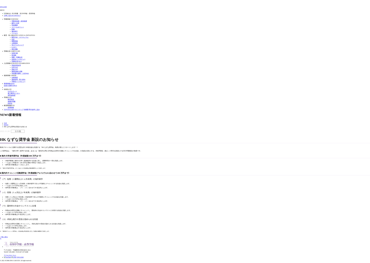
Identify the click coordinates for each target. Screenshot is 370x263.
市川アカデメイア (18, 45)
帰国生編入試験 (17, 71)
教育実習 (11, 99)
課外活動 (15, 49)
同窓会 (10, 103)
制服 (13, 29)
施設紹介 (15, 31)
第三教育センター (14, 93)
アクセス (15, 33)
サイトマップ (19, 109)
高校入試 (15, 69)
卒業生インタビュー (18, 81)
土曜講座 (15, 43)
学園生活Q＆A (17, 61)
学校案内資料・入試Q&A (20, 73)
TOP (5, 109)
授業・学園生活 (17, 57)
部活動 (14, 55)
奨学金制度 (11, 95)
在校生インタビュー (18, 59)
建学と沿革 (15, 23)
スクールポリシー (18, 27)
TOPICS (10, 85)
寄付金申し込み (34, 109)
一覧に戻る (4, 237)
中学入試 (15, 67)
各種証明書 (11, 101)
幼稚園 (26, 109)
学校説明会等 (16, 65)
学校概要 (15, 25)
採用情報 (11, 107)
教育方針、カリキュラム (20, 37)
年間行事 (15, 53)
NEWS (9, 83)
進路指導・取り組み (18, 79)
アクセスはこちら (10, 255)
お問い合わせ (12, 15)
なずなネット (12, 91)
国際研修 (15, 41)
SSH (13, 39)
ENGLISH (3, 7)
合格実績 (15, 77)
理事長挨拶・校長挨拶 (19, 21)
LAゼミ (14, 47)
